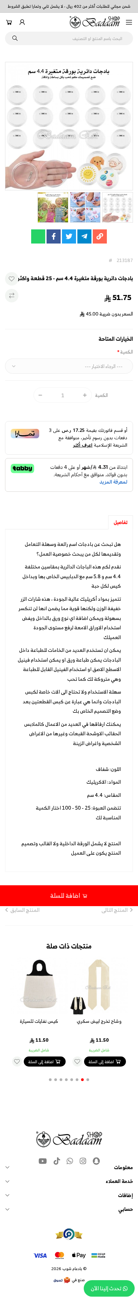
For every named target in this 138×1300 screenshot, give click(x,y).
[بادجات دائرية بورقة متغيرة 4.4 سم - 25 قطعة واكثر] (69, 126)
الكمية (126, 351)
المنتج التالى (114, 910)
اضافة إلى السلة (101, 1061)
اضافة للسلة (65, 895)
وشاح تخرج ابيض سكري (99, 1021)
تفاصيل (121, 522)
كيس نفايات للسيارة (39, 1021)
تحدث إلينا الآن (106, 1288)
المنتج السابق (25, 910)
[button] (129, 22)
